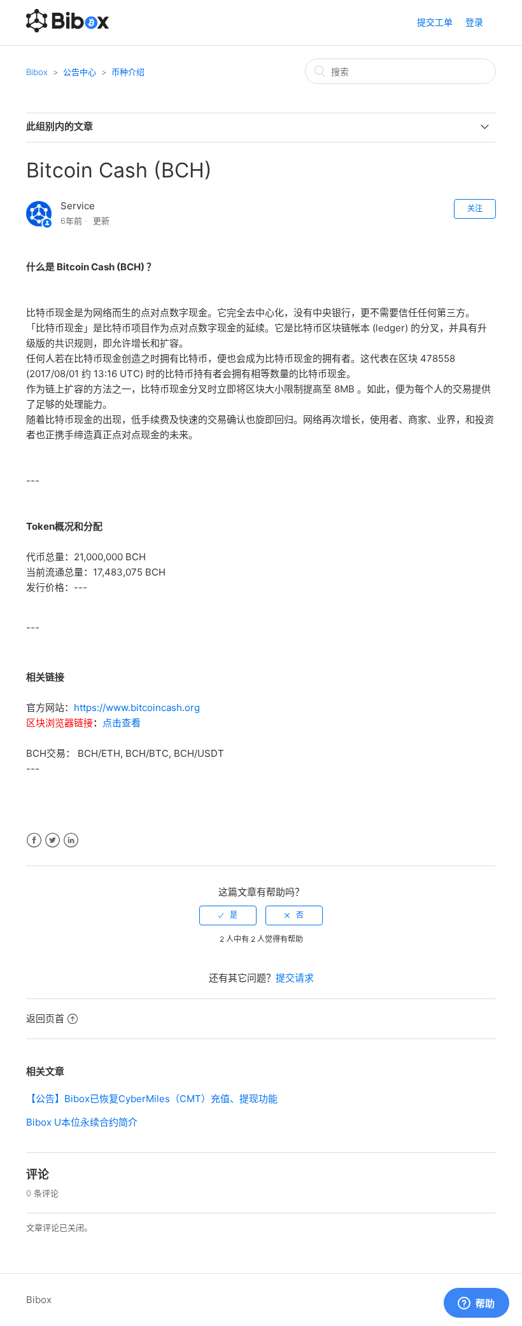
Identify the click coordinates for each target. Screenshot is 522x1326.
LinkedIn (71, 840)
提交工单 (435, 22)
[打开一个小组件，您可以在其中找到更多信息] (476, 1304)
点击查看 (121, 723)
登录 (474, 22)
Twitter (52, 840)
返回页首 (45, 1018)
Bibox (37, 72)
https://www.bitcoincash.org (137, 707)
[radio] (228, 915)
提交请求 (295, 978)
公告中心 (79, 72)
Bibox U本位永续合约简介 (82, 1122)
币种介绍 (128, 72)
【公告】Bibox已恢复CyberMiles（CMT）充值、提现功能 (152, 1099)
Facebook (34, 840)
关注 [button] (475, 208)
